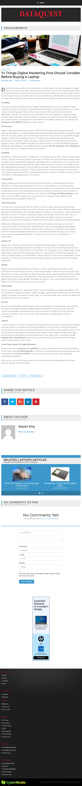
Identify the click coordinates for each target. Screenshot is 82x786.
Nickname (23, 546)
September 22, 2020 (60, 488)
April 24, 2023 (21, 80)
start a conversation (50, 518)
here (7, 360)
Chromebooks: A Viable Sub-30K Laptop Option (60, 484)
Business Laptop (10, 376)
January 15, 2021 (22, 488)
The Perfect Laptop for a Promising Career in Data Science (22, 484)
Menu (42, 3)
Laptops (5, 69)
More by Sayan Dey (26, 432)
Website (22, 563)
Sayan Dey (8, 80)
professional (36, 376)
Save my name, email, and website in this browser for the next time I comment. (39, 574)
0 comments (35, 80)
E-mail (21, 555)
